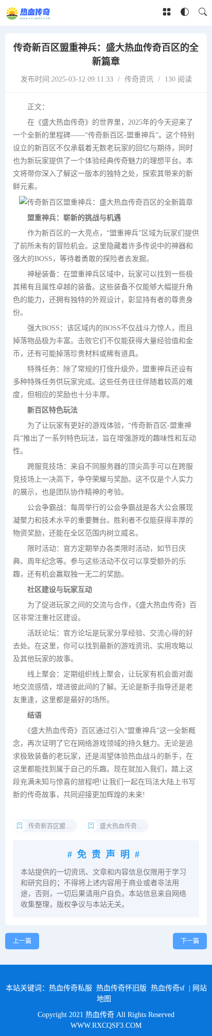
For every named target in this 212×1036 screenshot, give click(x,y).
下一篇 (190, 941)
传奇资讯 (139, 79)
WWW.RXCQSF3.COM (106, 1025)
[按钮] (167, 13)
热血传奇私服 (70, 988)
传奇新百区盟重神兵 (52, 826)
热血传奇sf (168, 988)
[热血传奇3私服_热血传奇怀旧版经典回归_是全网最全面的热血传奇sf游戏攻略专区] (28, 13)
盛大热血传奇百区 (124, 826)
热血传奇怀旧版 (121, 988)
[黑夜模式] (185, 12)
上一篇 (22, 941)
